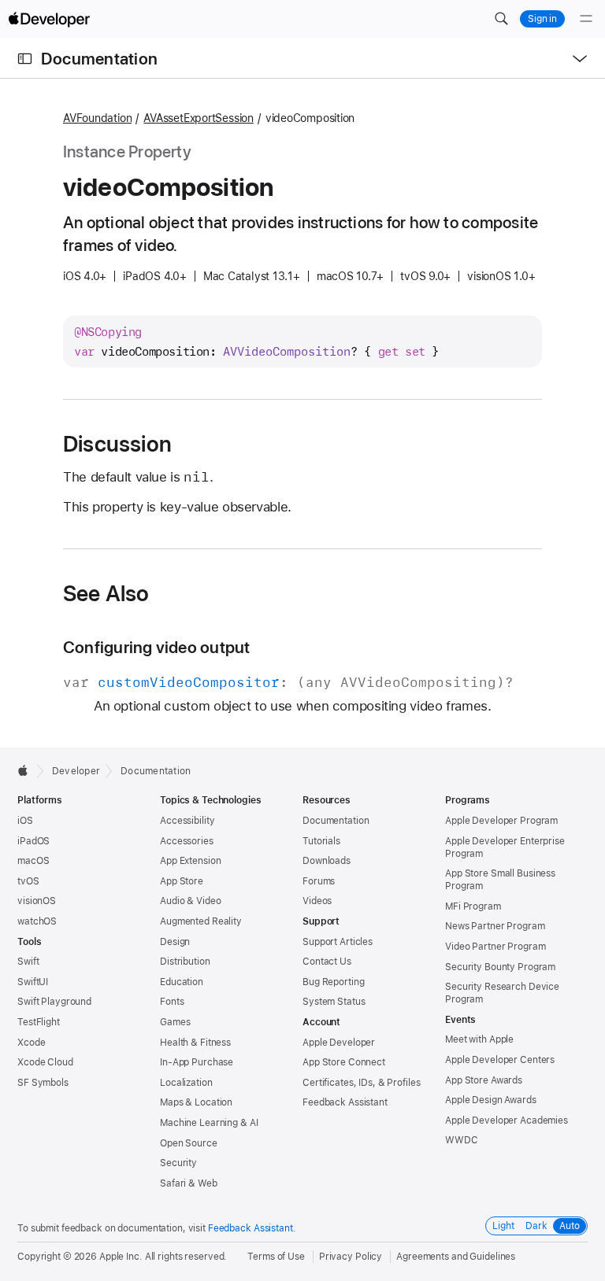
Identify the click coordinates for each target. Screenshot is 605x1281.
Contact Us (326, 961)
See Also (106, 593)
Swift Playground (54, 1001)
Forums (318, 881)
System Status (333, 1001)
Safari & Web (188, 1183)
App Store (181, 881)
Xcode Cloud (45, 1062)
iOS (25, 820)
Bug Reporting (333, 982)
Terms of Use (276, 1256)
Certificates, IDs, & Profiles (361, 1082)
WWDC (461, 1140)
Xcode (31, 1042)
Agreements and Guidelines (455, 1256)
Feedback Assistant (345, 1102)
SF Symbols (43, 1082)
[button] (501, 19)
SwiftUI (32, 982)
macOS (33, 860)
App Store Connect (343, 1062)
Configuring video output (157, 647)
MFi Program (473, 906)
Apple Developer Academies (506, 1120)
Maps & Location (196, 1102)
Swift (28, 961)
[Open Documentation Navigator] (24, 58)
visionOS (36, 900)
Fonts (172, 1001)
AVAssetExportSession (198, 118)
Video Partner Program (495, 946)
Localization (186, 1082)
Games (175, 1022)
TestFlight (38, 1022)
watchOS (37, 921)
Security (178, 1162)
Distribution (185, 961)
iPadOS (33, 841)
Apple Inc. (121, 1256)
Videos (317, 900)
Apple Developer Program (501, 820)
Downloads (326, 860)
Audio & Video (190, 900)
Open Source (188, 1143)
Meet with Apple (479, 1039)
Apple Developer (338, 1042)
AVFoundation (97, 118)
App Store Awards (483, 1080)
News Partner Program (495, 926)
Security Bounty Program (500, 967)
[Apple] (27, 770)
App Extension (190, 860)
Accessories (186, 841)
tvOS (28, 881)
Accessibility (187, 820)
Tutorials (321, 841)
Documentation (99, 58)
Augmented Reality (201, 921)
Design (175, 941)
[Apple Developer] (49, 19)
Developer (76, 771)
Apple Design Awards (490, 1100)
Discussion (117, 443)
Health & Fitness (195, 1042)
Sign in (542, 18)
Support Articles (337, 941)
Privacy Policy (350, 1256)
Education (181, 982)
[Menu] (586, 19)
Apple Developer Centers (500, 1059)
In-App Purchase (196, 1062)
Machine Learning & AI (209, 1122)
